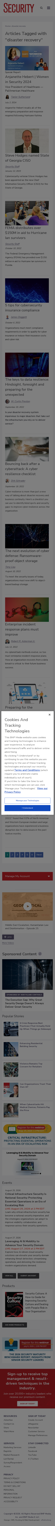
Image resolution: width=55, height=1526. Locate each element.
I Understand (27, 808)
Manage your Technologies (27, 800)
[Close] (49, 714)
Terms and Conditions (27, 770)
